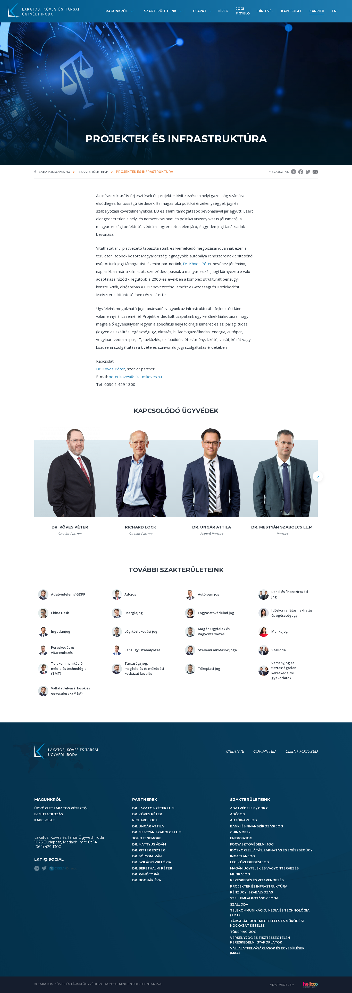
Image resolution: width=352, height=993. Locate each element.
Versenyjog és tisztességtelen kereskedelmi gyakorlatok (260, 940)
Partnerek (144, 799)
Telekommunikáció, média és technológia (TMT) (269, 912)
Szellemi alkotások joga (254, 898)
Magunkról (116, 11)
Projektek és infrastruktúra (258, 886)
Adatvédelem (282, 985)
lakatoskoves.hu (54, 172)
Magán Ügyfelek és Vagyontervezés (264, 868)
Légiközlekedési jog (249, 862)
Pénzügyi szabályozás (251, 892)
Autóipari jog (243, 820)
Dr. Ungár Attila (148, 826)
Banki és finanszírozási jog (256, 826)
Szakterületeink (160, 11)
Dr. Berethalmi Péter (152, 868)
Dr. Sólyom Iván (147, 856)
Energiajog (241, 838)
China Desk (240, 832)
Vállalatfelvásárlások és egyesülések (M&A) (267, 950)
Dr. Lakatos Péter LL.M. (153, 808)
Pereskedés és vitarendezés (257, 880)
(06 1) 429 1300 (47, 846)
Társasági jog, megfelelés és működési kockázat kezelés (267, 923)
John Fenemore (146, 838)
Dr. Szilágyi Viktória (151, 862)
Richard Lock (145, 820)
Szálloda (239, 904)
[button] (318, 476)
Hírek (223, 11)
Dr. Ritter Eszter (148, 850)
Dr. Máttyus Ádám (149, 844)
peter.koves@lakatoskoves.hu (135, 376)
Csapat (199, 11)
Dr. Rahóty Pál (146, 874)
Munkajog (240, 874)
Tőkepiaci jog (243, 932)
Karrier (316, 11)
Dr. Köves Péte (196, 263)
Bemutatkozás (48, 814)
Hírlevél (265, 11)
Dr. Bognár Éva (146, 880)
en (334, 11)
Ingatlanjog (242, 856)
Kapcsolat (291, 11)
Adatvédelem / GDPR (249, 808)
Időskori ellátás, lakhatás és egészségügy (271, 850)
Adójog (237, 814)
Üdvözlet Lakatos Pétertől (61, 808)
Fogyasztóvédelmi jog (252, 844)
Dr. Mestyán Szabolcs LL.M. (157, 832)
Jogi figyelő (243, 11)
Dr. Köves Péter (110, 368)
